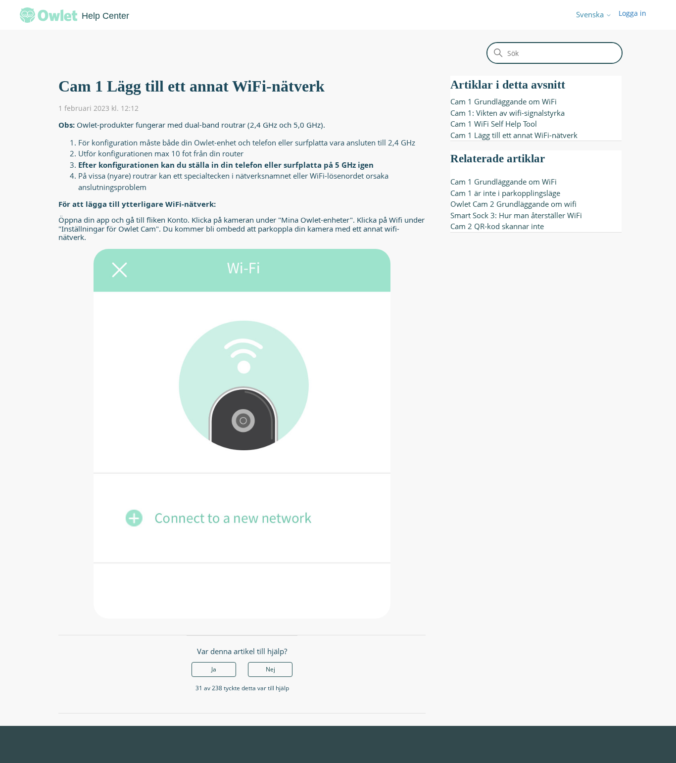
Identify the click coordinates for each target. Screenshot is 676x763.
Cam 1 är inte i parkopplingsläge (505, 193)
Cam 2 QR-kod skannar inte (497, 226)
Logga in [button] (632, 13)
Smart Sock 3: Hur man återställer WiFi (516, 215)
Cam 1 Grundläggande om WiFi (503, 101)
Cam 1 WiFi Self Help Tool (493, 124)
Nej (270, 669)
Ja (213, 669)
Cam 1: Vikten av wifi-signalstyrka (507, 113)
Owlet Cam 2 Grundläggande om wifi (513, 204)
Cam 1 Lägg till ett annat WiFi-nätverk (514, 135)
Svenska (591, 14)
